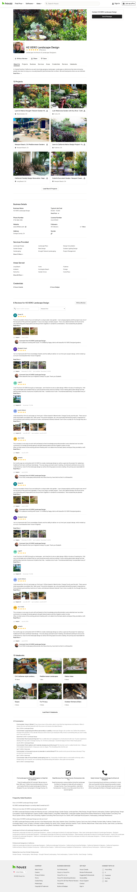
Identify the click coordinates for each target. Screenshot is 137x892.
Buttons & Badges (62, 886)
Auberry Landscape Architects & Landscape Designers (62, 832)
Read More (16, 73)
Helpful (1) (18, 405)
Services (41, 64)
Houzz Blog (108, 869)
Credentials (56, 64)
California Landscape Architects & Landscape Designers (29, 845)
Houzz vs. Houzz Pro (63, 872)
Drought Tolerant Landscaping (47, 854)
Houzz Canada (84, 869)
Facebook (108, 875)
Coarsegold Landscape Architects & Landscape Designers (57, 834)
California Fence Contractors (90, 847)
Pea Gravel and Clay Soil (32, 739)
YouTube (107, 878)
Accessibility (83, 878)
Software (29, 4)
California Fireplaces (106, 847)
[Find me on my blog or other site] (51, 233)
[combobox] (72, 3)
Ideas (39, 4)
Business (33, 64)
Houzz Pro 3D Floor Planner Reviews (67, 881)
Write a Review (80, 303)
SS (15, 315)
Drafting (89, 854)
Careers (37, 872)
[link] (17, 325)
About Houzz (39, 869)
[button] (50, 290)
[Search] (46, 3)
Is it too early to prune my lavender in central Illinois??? (40, 751)
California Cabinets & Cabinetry (96, 845)
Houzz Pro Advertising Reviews (66, 878)
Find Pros (18, 4)
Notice (43, 875)
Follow (84, 227)
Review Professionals (86, 872)
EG (15, 349)
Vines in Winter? (29, 724)
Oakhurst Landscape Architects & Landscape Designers (50, 836)
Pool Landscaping (62, 854)
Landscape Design (29, 728)
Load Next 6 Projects (50, 189)
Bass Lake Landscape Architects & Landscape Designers (95, 832)
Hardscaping (26, 854)
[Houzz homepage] (7, 3)
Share (35, 58)
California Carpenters (112, 845)
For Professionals (62, 869)
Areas (48, 64)
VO (15, 383)
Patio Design (34, 854)
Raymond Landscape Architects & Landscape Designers (83, 836)
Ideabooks (73, 64)
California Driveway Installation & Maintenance (68, 847)
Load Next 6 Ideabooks (50, 712)
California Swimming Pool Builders (76, 845)
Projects (25, 64)
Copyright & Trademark (41, 886)
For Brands (60, 883)
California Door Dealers (47, 847)
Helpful (17, 337)
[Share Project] (47, 111)
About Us (17, 64)
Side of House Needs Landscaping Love (36, 757)
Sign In (82, 886)
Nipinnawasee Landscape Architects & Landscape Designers (92, 834)
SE (15, 458)
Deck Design (82, 854)
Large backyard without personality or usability (38, 730)
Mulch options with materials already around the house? (41, 745)
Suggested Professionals (87, 875)
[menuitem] (19, 3)
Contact (82, 883)
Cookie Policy (39, 881)
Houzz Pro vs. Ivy (62, 875)
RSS (106, 881)
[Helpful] (14, 337)
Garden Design (17, 854)
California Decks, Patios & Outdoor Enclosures (26, 847)
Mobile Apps (38, 883)
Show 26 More (17, 275)
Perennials (27, 749)
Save (45, 58)
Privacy (37, 875)
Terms (37, 878)
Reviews (65, 64)
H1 (15, 439)
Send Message (107, 16)
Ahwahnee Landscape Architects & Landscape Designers (29, 832)
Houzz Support (84, 881)
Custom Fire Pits (73, 854)
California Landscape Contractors (56, 845)
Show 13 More (17, 254)
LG (15, 411)
